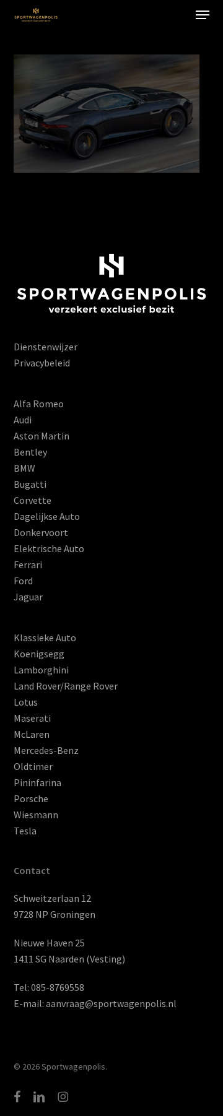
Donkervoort (41, 532)
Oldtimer (33, 766)
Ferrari (28, 564)
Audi (23, 419)
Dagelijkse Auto (47, 516)
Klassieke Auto (45, 637)
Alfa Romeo (39, 403)
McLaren (32, 734)
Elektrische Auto (49, 548)
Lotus (26, 702)
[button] (202, 15)
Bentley (30, 452)
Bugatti (30, 484)
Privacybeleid (42, 363)
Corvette (32, 500)
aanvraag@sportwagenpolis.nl (111, 1003)
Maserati (32, 718)
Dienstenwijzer (45, 346)
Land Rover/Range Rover (66, 686)
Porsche (31, 798)
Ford (23, 580)
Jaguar (28, 596)
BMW (24, 468)
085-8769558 (57, 987)
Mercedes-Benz (46, 750)
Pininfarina (37, 782)
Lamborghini (41, 670)
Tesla (25, 830)
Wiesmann (36, 814)
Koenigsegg (39, 653)
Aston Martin (41, 436)
